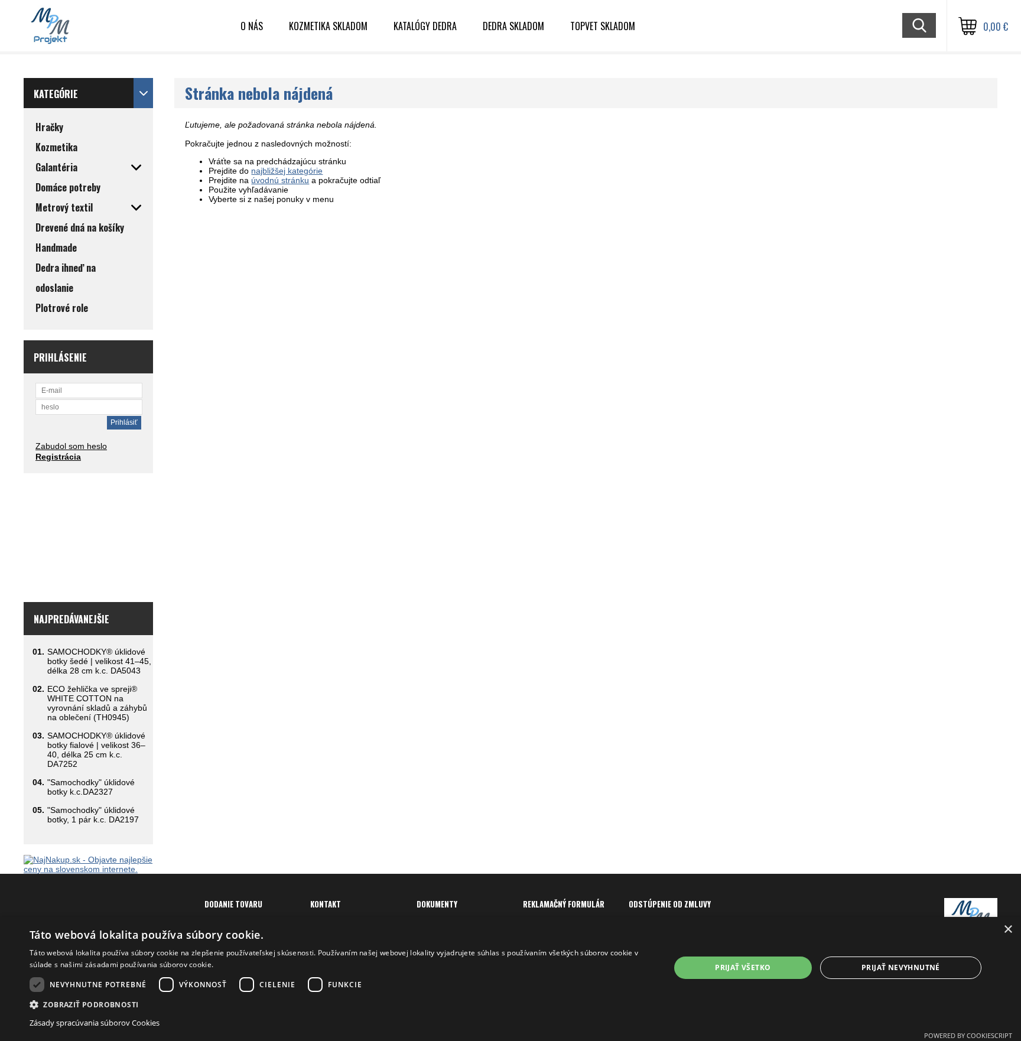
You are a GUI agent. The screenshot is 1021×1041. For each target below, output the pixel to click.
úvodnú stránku (280, 180)
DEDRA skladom (513, 26)
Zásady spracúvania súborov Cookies (95, 1022)
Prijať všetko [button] (742, 967)
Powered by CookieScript (968, 1035)
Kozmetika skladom (328, 26)
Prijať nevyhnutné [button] (900, 967)
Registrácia (58, 456)
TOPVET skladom (602, 26)
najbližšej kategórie (287, 170)
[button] (340, 1004)
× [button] (1007, 929)
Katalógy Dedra (425, 26)
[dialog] (510, 979)
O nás (251, 26)
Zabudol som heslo (71, 446)
